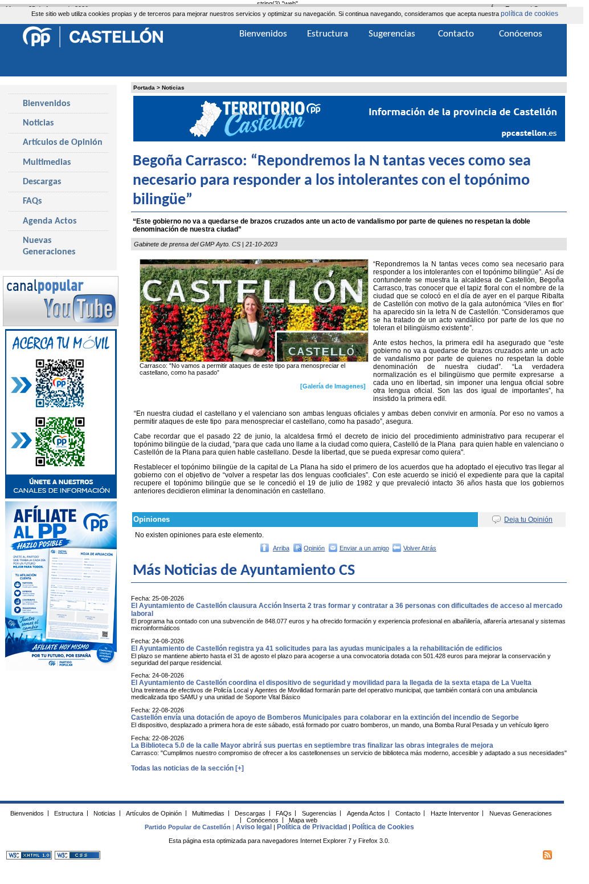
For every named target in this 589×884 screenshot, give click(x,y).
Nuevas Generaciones (49, 246)
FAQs (32, 201)
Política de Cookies (383, 827)
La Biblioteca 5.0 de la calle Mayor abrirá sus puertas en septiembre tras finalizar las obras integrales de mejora (312, 745)
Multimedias (47, 162)
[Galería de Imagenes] (333, 386)
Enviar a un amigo (364, 548)
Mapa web (303, 819)
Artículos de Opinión (63, 142)
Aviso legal (254, 827)
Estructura (327, 34)
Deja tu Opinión (528, 520)
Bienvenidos (46, 103)
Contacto (456, 34)
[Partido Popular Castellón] (93, 45)
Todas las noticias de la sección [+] (187, 768)
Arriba (281, 548)
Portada (144, 87)
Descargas (42, 181)
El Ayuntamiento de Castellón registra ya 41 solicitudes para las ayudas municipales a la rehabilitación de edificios (316, 648)
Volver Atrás (419, 548)
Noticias (173, 87)
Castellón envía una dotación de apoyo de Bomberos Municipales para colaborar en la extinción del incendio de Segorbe (325, 717)
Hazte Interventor (455, 812)
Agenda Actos (49, 221)
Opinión (314, 548)
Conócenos (520, 34)
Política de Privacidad (312, 827)
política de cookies (529, 14)
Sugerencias (392, 34)
